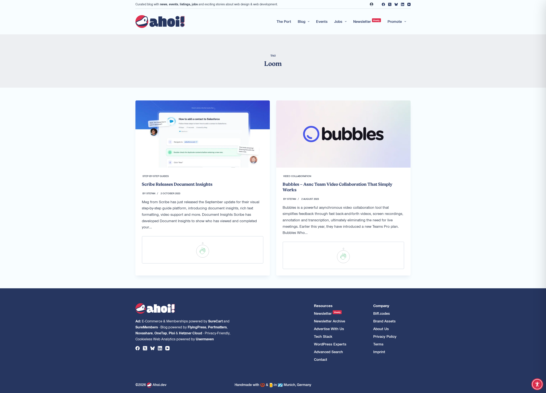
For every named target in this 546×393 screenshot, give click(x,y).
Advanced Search (328, 351)
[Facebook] (383, 4)
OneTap (160, 333)
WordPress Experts (330, 344)
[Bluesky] (396, 4)
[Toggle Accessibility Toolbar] (537, 384)
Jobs (338, 21)
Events (322, 21)
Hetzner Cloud (190, 333)
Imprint (379, 351)
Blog (301, 21)
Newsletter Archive (329, 321)
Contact (320, 359)
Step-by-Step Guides (155, 176)
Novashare (144, 333)
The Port (284, 21)
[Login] (371, 4)
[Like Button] (202, 251)
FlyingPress (197, 327)
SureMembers (146, 327)
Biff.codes (381, 313)
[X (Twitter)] (389, 4)
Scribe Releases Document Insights (177, 184)
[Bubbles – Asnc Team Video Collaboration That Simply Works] (343, 134)
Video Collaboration (297, 176)
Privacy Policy (384, 336)
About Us (381, 328)
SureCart (215, 321)
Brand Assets (384, 321)
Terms (378, 344)
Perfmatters (217, 327)
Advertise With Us (329, 328)
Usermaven (205, 338)
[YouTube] (409, 4)
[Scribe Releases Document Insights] (202, 134)
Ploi (172, 333)
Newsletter (366, 21)
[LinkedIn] (402, 4)
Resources (323, 305)
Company (381, 305)
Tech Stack (323, 336)
